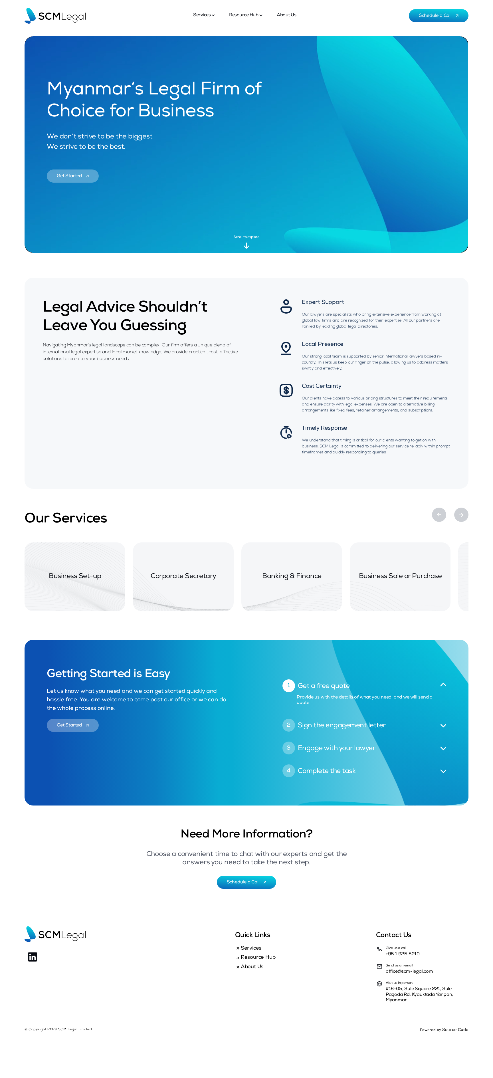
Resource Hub (243, 15)
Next (461, 515)
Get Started (70, 176)
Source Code (455, 1030)
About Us (286, 15)
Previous (439, 515)
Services (202, 15)
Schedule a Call (436, 16)
